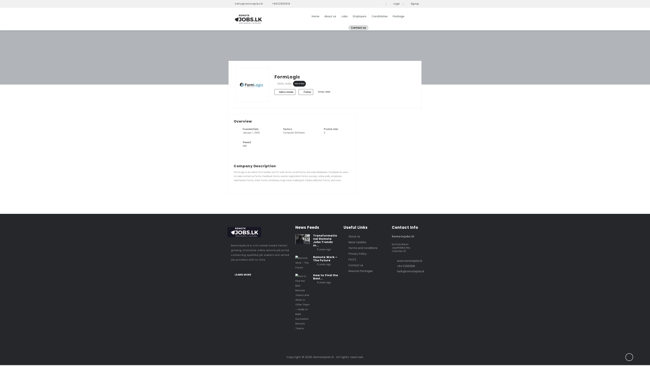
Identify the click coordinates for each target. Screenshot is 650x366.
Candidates (380, 16)
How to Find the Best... (325, 276)
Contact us (358, 27)
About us (330, 16)
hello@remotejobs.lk (249, 3)
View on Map (299, 84)
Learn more (243, 274)
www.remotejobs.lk (409, 261)
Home (315, 16)
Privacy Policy (357, 254)
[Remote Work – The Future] (302, 262)
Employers (359, 16)
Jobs (344, 16)
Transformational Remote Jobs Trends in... (325, 240)
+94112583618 (281, 3)
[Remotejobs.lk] (264, 19)
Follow (307, 92)
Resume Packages (360, 271)
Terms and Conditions (362, 248)
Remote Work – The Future (325, 258)
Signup (415, 4)
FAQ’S (352, 259)
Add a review (286, 92)
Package (398, 16)
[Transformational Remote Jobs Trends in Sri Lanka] (302, 239)
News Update (357, 242)
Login (396, 4)
